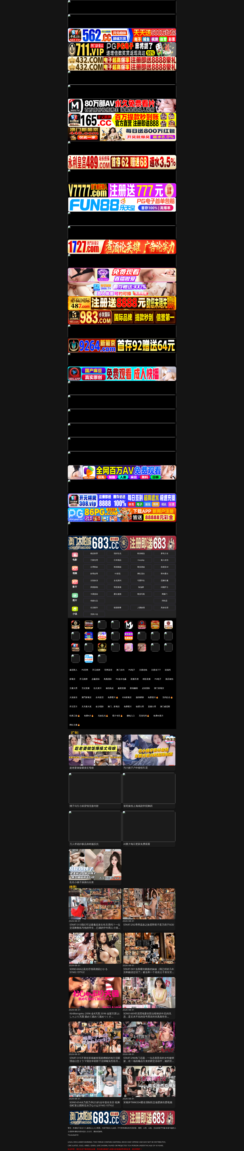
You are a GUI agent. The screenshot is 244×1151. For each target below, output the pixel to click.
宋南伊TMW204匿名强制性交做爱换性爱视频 (147, 1102)
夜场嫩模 (134, 688)
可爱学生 (141, 580)
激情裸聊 (140, 697)
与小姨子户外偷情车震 (135, 767)
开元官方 (73, 706)
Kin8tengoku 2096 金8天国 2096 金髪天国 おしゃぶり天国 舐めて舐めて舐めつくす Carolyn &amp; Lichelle (95, 1016)
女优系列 (117, 580)
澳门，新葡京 (114, 706)
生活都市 (94, 607)
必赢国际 (96, 679)
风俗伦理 (164, 607)
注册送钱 (143, 669)
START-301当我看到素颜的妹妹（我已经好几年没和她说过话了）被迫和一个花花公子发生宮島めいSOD (148, 972)
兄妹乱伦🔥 (103, 715)
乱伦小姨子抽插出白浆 (82, 882)
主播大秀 (73, 688)
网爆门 (164, 594)
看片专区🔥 (117, 715)
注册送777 (156, 669)
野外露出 (164, 573)
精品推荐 (94, 553)
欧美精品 (141, 553)
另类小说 (94, 614)
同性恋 (164, 600)
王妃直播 (86, 688)
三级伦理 (94, 560)
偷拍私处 (110, 688)
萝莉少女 (164, 553)
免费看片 (128, 706)
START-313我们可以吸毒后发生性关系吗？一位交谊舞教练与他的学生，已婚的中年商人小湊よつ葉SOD (95, 927)
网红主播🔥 (74, 724)
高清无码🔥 (144, 715)
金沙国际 (100, 706)
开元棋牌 (96, 669)
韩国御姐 (117, 567)
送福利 (168, 669)
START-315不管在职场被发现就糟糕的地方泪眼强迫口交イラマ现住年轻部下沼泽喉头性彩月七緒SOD (95, 1061)
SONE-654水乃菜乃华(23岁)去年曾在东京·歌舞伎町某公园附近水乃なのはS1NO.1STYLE (95, 1104)
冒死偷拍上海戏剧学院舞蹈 (137, 805)
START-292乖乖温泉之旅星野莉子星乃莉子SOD (148, 924)
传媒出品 (94, 600)
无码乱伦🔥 (167, 697)
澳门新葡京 (159, 688)
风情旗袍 (94, 587)
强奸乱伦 (117, 553)
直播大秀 (152, 706)
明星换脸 (117, 587)
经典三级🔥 (74, 715)
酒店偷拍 (169, 679)
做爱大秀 (140, 706)
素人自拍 (164, 560)
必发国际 (146, 688)
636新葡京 (127, 697)
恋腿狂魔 (164, 580)
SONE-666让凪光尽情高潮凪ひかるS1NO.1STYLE (89, 970)
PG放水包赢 (121, 679)
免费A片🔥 (89, 715)
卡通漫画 (94, 594)
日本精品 (117, 560)
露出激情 (117, 594)
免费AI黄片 (158, 715)
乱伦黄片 (98, 688)
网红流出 (141, 573)
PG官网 (85, 669)
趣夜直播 (122, 688)
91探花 (117, 573)
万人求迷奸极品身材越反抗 (84, 844)
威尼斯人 (73, 669)
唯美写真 (141, 594)
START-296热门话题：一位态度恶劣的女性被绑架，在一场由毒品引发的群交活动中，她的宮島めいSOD (148, 1061)
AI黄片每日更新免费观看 (136, 844)
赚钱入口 (131, 715)
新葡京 (72, 679)
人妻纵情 (141, 607)
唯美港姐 (141, 567)
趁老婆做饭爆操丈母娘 (82, 767)
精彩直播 (147, 679)
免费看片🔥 (113, 697)
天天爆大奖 (87, 706)
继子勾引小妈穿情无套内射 (84, 805)
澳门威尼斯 (165, 706)
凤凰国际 (108, 679)
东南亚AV (164, 567)
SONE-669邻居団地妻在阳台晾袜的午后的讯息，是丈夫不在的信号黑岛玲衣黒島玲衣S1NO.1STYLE (147, 1016)
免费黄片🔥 (153, 697)
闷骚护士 (164, 587)
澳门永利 (120, 669)
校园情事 (117, 607)
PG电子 (131, 669)
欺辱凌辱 (94, 573)
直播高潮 (134, 679)
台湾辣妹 (94, 567)
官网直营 (108, 669)
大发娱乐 (73, 697)
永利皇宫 (100, 697)
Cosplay (141, 560)
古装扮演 (94, 580)
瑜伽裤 (141, 587)
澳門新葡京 (87, 697)
